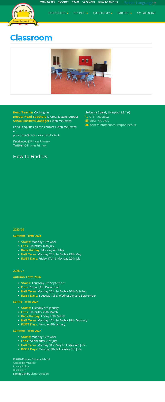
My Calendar (146, 13)
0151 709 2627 (99, 121)
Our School (57, 13)
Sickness (63, 2)
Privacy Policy (21, 366)
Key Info (80, 13)
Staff (75, 2)
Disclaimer (19, 370)
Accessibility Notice (24, 363)
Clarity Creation (40, 373)
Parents (124, 13)
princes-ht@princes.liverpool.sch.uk (113, 125)
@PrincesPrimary (39, 141)
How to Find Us (108, 2)
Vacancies (88, 2)
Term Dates (47, 2)
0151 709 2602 (99, 116)
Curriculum (102, 13)
